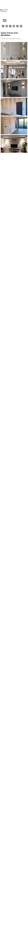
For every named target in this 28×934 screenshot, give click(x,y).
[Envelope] (14, 27)
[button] (4, 21)
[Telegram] (6, 27)
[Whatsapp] (10, 27)
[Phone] (17, 27)
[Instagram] (3, 27)
